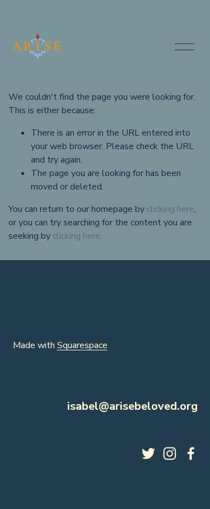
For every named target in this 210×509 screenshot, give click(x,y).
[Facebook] (191, 453)
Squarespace (82, 345)
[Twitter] (148, 453)
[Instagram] (169, 453)
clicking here (170, 209)
